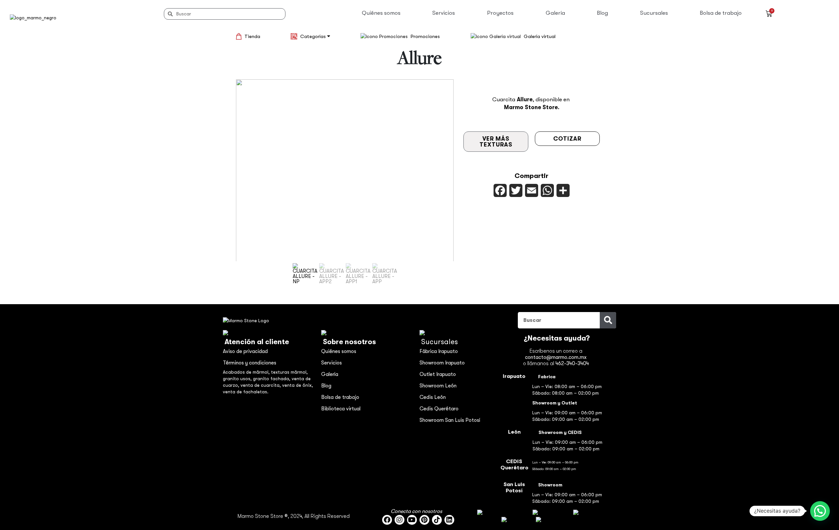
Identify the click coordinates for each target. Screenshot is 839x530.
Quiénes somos (381, 13)
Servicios (443, 13)
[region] (345, 182)
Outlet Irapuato (438, 374)
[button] (305, 273)
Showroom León (438, 386)
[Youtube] (412, 520)
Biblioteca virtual (341, 409)
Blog (602, 13)
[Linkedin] (449, 520)
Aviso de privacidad (245, 351)
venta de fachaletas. (245, 391)
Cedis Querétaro (439, 409)
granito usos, (238, 378)
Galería (555, 13)
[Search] (608, 320)
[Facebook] (387, 520)
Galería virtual (540, 36)
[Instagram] (399, 520)
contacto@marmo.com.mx (556, 357)
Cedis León (433, 397)
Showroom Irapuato (442, 363)
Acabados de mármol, (247, 372)
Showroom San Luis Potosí (450, 420)
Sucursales (654, 13)
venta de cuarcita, (261, 385)
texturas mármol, (289, 372)
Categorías (313, 36)
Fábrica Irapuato (439, 351)
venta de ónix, (297, 385)
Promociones (425, 36)
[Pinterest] (424, 520)
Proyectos (500, 13)
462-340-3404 (572, 363)
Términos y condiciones (249, 363)
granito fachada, (272, 378)
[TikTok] (437, 520)
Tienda (252, 36)
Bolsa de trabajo (721, 13)
